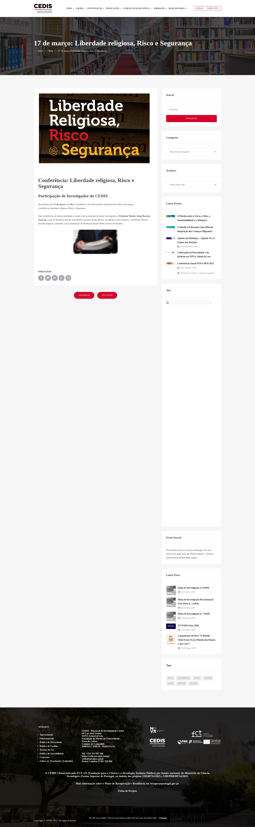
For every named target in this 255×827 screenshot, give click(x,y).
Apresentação (46, 735)
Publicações (112, 8)
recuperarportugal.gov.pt (164, 783)
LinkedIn (67, 761)
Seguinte (107, 295)
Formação (159, 8)
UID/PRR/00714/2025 (175, 776)
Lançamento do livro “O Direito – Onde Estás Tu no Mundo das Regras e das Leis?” (196, 639)
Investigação (94, 8)
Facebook (55, 761)
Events (208, 678)
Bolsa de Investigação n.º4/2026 (193, 588)
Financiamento (47, 738)
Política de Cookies (49, 746)
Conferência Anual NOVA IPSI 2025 (195, 263)
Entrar (199, 8)
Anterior (84, 295)
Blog (51, 51)
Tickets (193, 683)
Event (197, 678)
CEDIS (69, 8)
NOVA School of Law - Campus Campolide (197, 273)
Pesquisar (191, 118)
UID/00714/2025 (151, 776)
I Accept (163, 818)
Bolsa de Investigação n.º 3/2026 (194, 613)
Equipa (79, 8)
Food (170, 683)
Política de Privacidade (51, 742)
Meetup (181, 683)
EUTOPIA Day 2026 (188, 625)
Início (40, 51)
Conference (183, 678)
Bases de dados (177, 8)
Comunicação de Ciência (136, 8)
